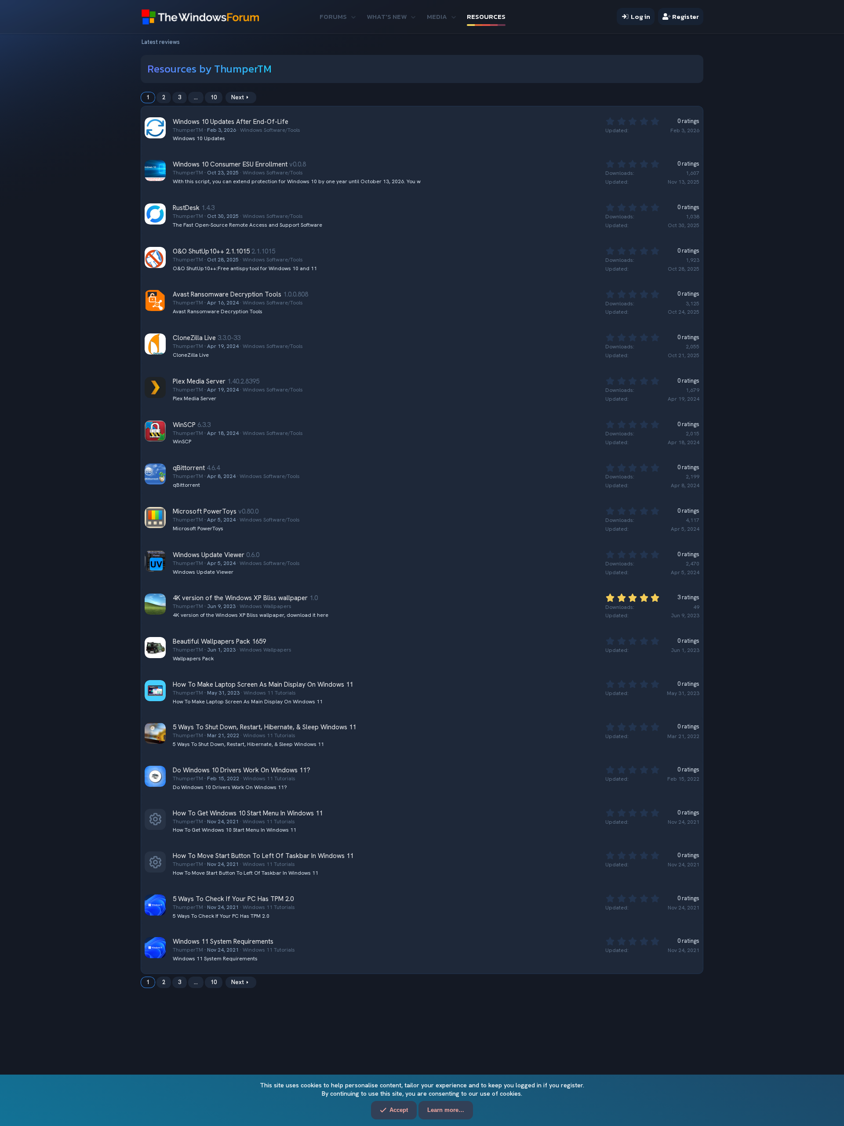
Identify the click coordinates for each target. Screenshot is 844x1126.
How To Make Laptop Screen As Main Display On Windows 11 (263, 684)
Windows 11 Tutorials (270, 692)
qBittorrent (189, 467)
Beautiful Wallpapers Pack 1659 (219, 641)
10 (214, 97)
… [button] (196, 97)
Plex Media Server (199, 381)
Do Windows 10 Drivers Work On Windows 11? (241, 770)
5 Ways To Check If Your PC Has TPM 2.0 (233, 898)
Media (437, 16)
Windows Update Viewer (208, 554)
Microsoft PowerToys (204, 511)
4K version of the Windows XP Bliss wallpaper (240, 598)
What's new (387, 16)
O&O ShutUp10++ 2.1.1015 (211, 251)
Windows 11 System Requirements (223, 941)
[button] (353, 16)
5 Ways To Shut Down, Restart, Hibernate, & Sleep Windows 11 (264, 727)
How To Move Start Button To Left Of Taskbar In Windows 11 (263, 855)
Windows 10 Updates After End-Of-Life (230, 121)
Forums (333, 16)
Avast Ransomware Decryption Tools (227, 294)
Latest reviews (161, 42)
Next (237, 97)
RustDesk (186, 207)
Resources (486, 16)
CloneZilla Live (194, 337)
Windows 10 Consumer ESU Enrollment (230, 164)
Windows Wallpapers (265, 606)
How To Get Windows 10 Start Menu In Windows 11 (248, 813)
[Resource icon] (155, 819)
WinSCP (184, 424)
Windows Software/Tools (270, 130)
